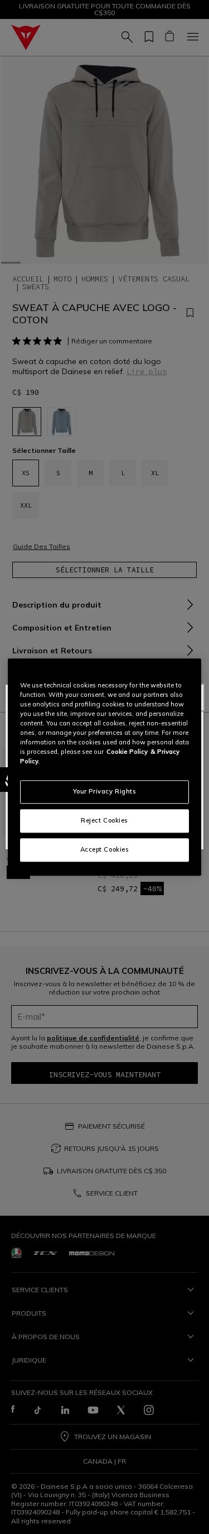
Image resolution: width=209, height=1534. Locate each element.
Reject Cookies (104, 820)
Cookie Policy (127, 752)
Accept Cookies (104, 849)
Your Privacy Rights (105, 791)
